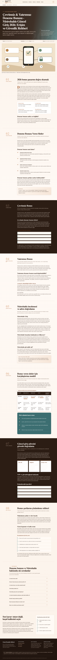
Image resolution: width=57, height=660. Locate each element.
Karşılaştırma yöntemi (21, 643)
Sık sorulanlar (20, 646)
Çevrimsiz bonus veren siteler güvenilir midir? (17, 585)
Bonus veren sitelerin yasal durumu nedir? (16, 605)
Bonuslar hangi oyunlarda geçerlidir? (15, 598)
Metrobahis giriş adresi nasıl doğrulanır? (16, 591)
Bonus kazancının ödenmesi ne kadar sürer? (17, 601)
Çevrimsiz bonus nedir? (13, 578)
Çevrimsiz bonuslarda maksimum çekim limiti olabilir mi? (19, 595)
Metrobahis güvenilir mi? (13, 588)
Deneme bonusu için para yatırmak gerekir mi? (17, 581)
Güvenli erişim (20, 644)
